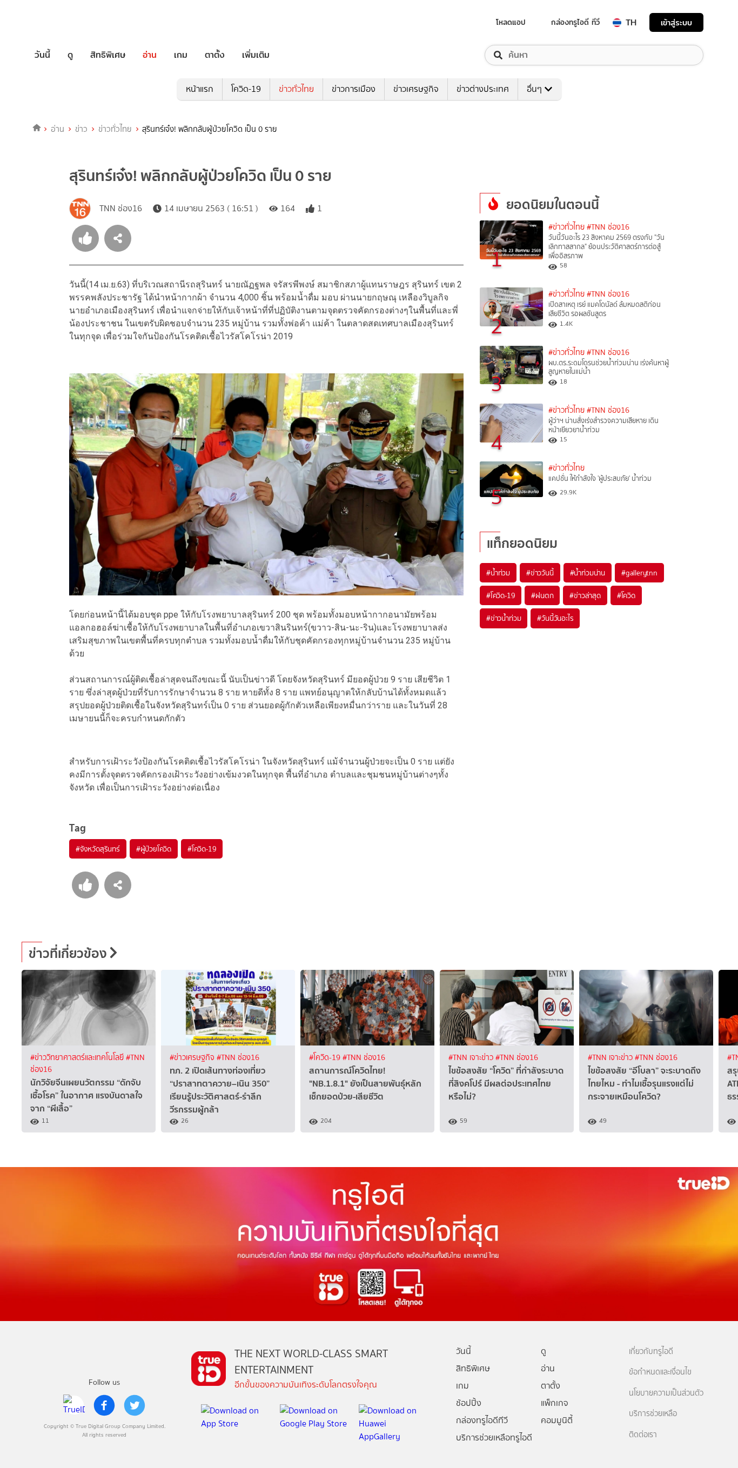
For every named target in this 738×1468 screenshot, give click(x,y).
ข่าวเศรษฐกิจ (416, 89)
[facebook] (104, 1405)
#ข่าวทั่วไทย (566, 227)
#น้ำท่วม (498, 572)
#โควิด (626, 595)
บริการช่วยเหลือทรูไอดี (494, 1437)
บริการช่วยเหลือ (653, 1413)
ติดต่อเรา (643, 1434)
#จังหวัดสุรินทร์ (98, 848)
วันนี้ (42, 55)
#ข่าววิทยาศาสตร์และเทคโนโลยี (78, 1057)
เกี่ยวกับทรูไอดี (651, 1351)
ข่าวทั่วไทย (296, 89)
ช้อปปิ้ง (468, 1403)
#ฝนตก (542, 595)
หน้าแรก (199, 89)
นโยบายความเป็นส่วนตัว (666, 1393)
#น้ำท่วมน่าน (587, 572)
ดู (70, 55)
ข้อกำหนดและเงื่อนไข (660, 1372)
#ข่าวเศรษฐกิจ (193, 1057)
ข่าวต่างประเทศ (483, 89)
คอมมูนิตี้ (557, 1420)
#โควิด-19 (201, 848)
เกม (180, 55)
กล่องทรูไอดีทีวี (482, 1420)
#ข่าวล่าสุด (584, 595)
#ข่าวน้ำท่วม (503, 618)
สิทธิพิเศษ (107, 55)
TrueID (67, 22)
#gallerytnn (639, 572)
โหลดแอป (511, 22)
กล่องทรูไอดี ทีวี (575, 22)
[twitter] (134, 1405)
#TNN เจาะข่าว (471, 1057)
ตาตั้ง (215, 55)
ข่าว (81, 129)
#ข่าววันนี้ (540, 572)
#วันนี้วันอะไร (555, 618)
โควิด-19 (246, 89)
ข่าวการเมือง (353, 89)
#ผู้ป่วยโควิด (153, 848)
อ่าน (150, 55)
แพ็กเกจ (554, 1403)
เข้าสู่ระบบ (676, 22)
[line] (74, 1405)
